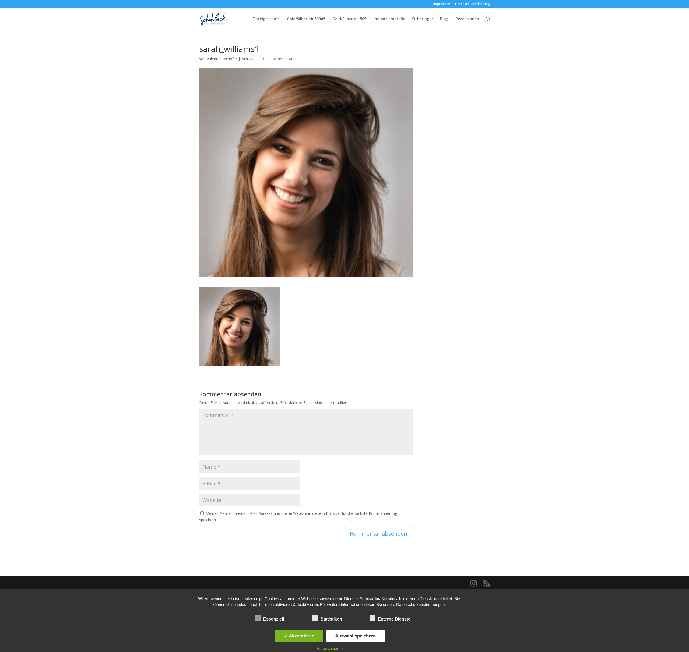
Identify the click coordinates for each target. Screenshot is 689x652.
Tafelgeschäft (266, 19)
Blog (444, 19)
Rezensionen (467, 19)
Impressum (441, 4)
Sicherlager (422, 19)
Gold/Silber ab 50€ (349, 19)
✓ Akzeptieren (299, 635)
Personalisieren (329, 648)
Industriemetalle (389, 19)
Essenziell (273, 619)
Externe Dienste (394, 619)
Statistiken (331, 619)
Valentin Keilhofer (222, 58)
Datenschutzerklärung (472, 4)
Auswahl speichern (355, 635)
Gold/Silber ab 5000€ (306, 19)
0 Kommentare (281, 58)
